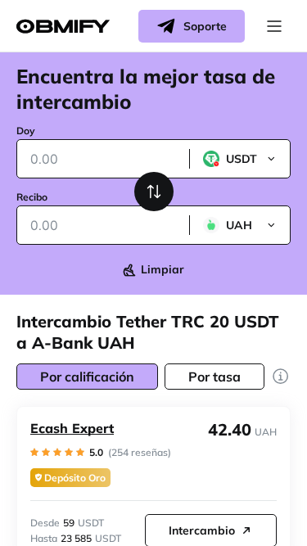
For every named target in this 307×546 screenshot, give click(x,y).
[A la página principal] (63, 26)
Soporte (205, 26)
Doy (25, 130)
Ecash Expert (72, 428)
